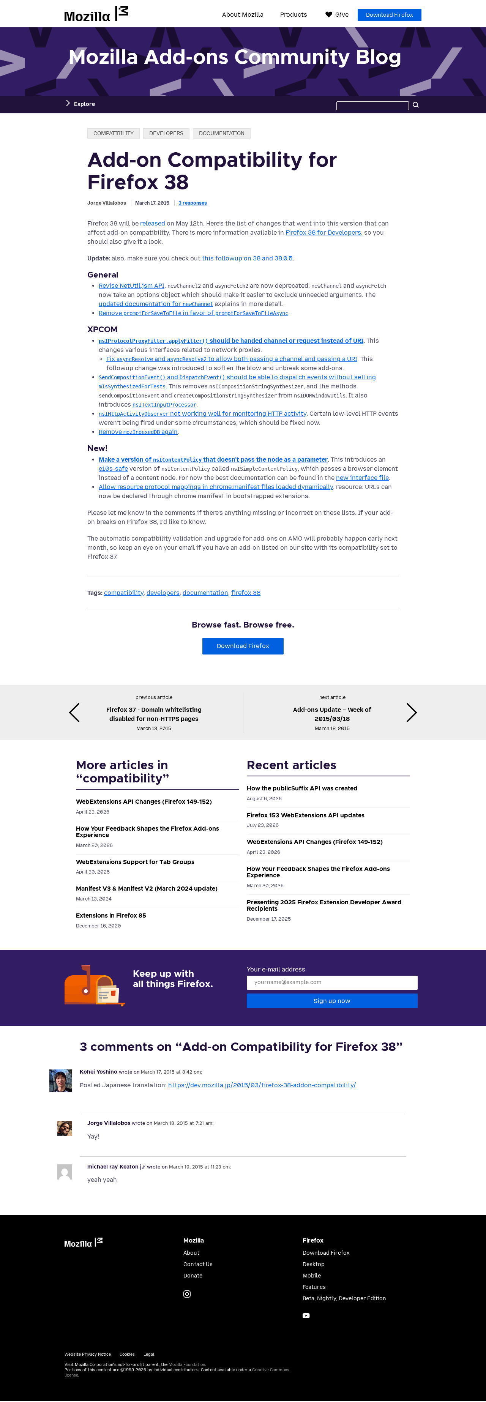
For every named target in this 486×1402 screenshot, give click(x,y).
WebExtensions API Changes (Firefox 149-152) (144, 802)
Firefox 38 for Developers (323, 232)
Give (342, 14)
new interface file (362, 477)
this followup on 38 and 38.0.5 (247, 258)
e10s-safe (113, 468)
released (152, 223)
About (191, 1253)
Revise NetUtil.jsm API (131, 285)
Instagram (187, 1294)
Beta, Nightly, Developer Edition (344, 1298)
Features (314, 1287)
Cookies (127, 1354)
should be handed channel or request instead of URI (231, 340)
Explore (84, 104)
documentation (222, 133)
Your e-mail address (276, 969)
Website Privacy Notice (88, 1354)
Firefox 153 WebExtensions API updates (305, 815)
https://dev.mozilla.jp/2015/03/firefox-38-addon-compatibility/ (262, 1085)
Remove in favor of (193, 313)
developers (166, 133)
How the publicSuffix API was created (302, 788)
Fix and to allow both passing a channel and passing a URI (231, 359)
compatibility (113, 133)
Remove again (138, 431)
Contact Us (198, 1264)
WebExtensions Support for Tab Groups (135, 862)
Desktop (314, 1264)
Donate (192, 1276)
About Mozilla (243, 14)
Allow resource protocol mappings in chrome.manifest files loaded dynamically (216, 486)
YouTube (306, 1315)
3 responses (192, 203)
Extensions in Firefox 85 (111, 916)
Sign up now (332, 1001)
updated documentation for (156, 304)
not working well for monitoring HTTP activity (202, 413)
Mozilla (96, 13)
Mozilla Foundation (187, 1364)
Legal (149, 1354)
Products (293, 14)
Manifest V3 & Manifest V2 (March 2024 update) (147, 889)
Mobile (312, 1276)
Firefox (313, 1241)
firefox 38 (245, 592)
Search (415, 104)
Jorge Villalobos (106, 203)
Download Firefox (389, 15)
